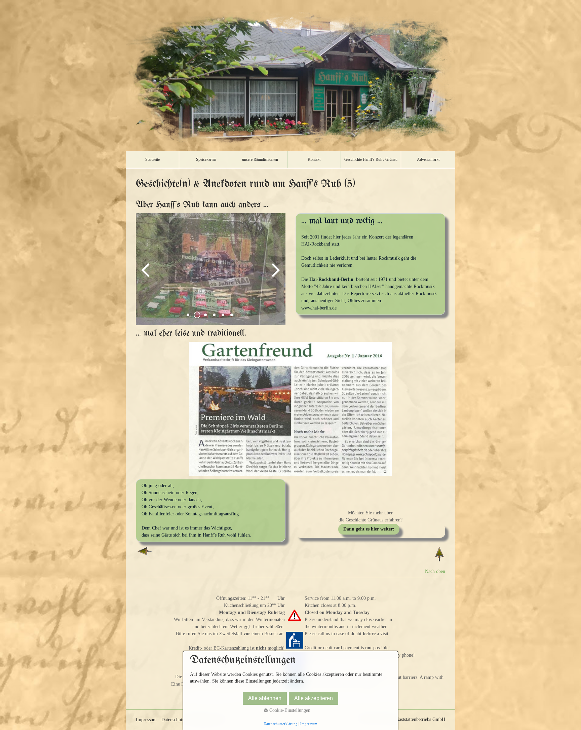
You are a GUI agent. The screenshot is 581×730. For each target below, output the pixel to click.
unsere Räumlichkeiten (260, 159)
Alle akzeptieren (313, 698)
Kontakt (314, 159)
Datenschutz (172, 719)
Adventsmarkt (428, 159)
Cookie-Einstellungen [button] (289, 710)
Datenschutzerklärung (281, 724)
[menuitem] (152, 159)
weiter (275, 274)
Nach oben (435, 571)
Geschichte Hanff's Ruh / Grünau (370, 159)
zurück (146, 274)
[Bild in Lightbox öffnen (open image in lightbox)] (290, 409)
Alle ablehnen (264, 698)
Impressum (146, 719)
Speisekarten (206, 159)
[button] (368, 529)
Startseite (152, 159)
